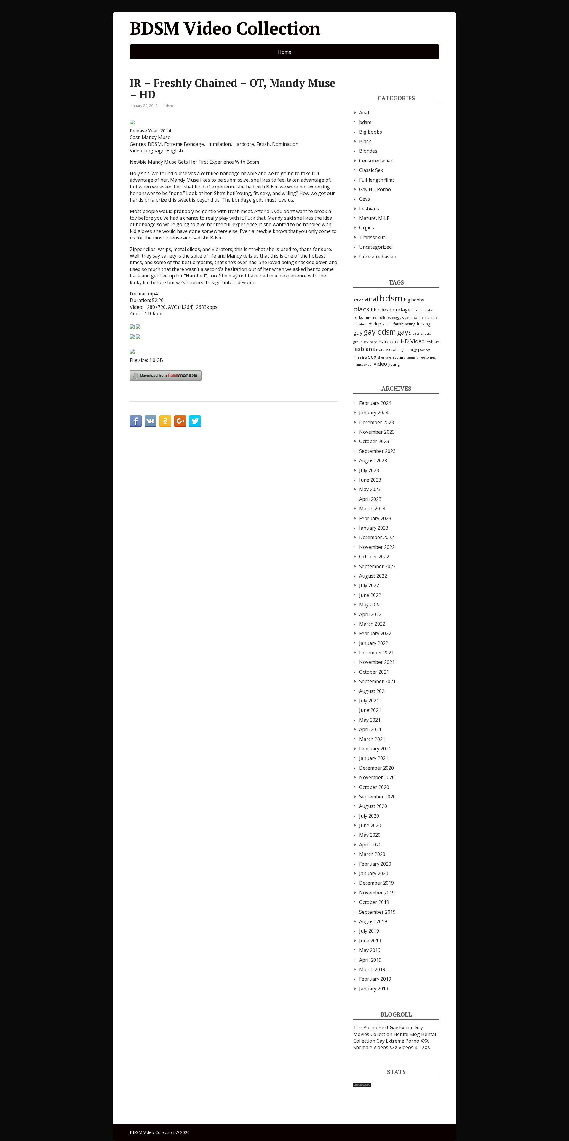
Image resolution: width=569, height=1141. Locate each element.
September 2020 (377, 796)
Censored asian (376, 160)
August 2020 (373, 806)
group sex (361, 342)
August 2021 (373, 691)
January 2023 (373, 528)
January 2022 (373, 643)
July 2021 (369, 700)
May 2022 (370, 604)
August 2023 (373, 460)
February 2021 (375, 748)
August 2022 (373, 576)
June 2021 (370, 710)
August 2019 (373, 921)
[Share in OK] (165, 421)
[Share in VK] (150, 421)
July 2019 (369, 931)
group (426, 333)
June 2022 (370, 595)
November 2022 (377, 547)
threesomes (426, 357)
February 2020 (375, 864)
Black (365, 141)
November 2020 (377, 777)
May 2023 (370, 489)
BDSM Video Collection (225, 28)
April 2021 (370, 729)
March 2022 (372, 624)
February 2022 (375, 633)
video (380, 363)
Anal (364, 112)
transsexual (363, 364)
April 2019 (370, 960)
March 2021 (372, 739)
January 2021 (373, 758)
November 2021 (377, 662)
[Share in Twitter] (195, 421)
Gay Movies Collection (388, 1030)
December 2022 (376, 537)
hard (373, 342)
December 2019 (376, 883)
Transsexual (373, 237)
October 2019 (374, 902)
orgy (413, 349)
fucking (424, 324)
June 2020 (370, 825)
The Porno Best (371, 1027)
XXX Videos (401, 1047)
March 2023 (372, 508)
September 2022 (377, 566)
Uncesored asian (377, 256)
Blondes (368, 151)
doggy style (400, 317)
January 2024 (373, 412)
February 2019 (375, 979)
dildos (385, 317)
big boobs (414, 300)
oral (392, 349)
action (358, 300)
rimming (360, 357)
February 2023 (375, 518)
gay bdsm (380, 332)
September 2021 (377, 681)
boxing (417, 310)
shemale (384, 357)
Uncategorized (375, 247)
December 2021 (376, 652)
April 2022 (370, 614)
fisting (410, 324)
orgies (402, 349)
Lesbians (369, 208)
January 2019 (373, 988)
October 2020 (374, 787)
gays (404, 332)
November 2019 (377, 892)
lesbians (364, 348)
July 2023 (369, 470)
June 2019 (370, 940)
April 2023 (370, 499)
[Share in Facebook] (136, 421)
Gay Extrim (401, 1027)
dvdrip (375, 324)
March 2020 (372, 854)
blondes (379, 309)
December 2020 (376, 768)
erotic (387, 324)
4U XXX (422, 1047)
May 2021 (370, 720)
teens (411, 357)
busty (427, 310)
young (394, 364)
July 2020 (369, 816)
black (361, 309)
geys (416, 333)
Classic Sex (371, 170)
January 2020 (373, 873)
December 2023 (376, 422)
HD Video (413, 341)
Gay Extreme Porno (397, 1041)
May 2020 (370, 835)
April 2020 (370, 844)
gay (357, 332)
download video (423, 317)
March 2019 (372, 969)
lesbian (432, 341)
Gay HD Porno (375, 189)
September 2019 (377, 912)
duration (360, 324)
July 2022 (369, 585)
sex (372, 356)
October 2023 (374, 441)
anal (371, 298)
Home (284, 52)
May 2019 (370, 950)
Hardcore (388, 341)
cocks (358, 317)
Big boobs (370, 132)
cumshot (371, 317)
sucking (398, 357)
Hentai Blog (407, 1034)
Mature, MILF (374, 218)
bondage (399, 309)
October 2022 (374, 556)
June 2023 (370, 480)
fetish (398, 324)
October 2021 (374, 672)
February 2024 (375, 403)
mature (382, 349)
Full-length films (377, 180)
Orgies (366, 227)
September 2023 (377, 451)
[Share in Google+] (180, 421)
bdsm (168, 105)
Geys (364, 199)
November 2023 (377, 432)
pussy (424, 349)
